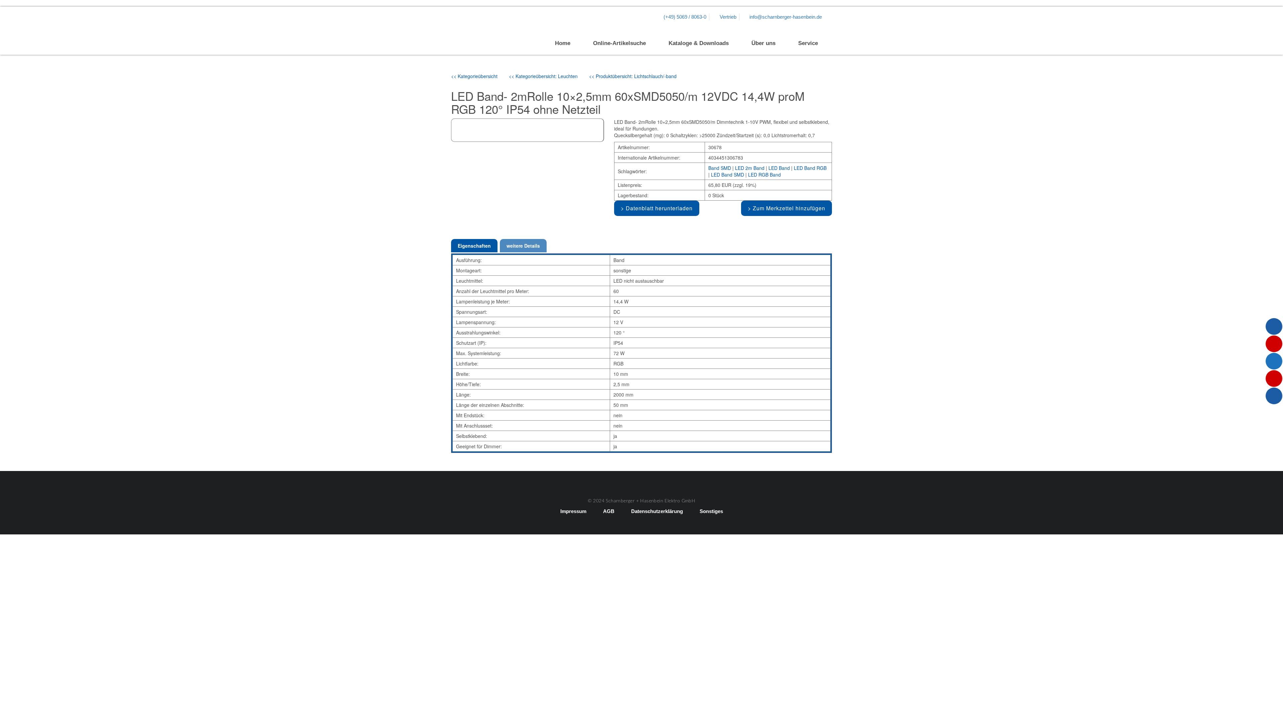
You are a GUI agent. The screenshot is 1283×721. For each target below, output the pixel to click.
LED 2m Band (749, 168)
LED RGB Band (764, 174)
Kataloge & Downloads (699, 43)
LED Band (779, 168)
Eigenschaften (474, 245)
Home (562, 43)
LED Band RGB (810, 168)
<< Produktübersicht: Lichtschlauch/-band (633, 76)
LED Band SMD (727, 174)
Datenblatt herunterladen (659, 208)
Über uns (763, 43)
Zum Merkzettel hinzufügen (789, 208)
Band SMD (719, 168)
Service (808, 43)
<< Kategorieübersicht (474, 76)
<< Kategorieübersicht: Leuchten (543, 76)
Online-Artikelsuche (619, 43)
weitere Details (523, 245)
